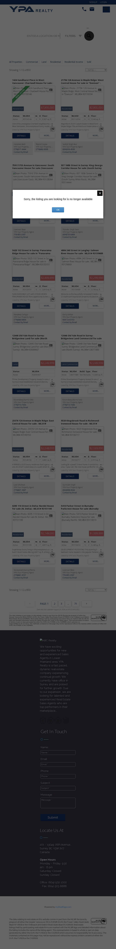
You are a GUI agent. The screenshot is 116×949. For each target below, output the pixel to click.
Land (44, 61)
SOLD (92, 28)
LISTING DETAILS (21, 135)
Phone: (45, 770)
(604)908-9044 (69, 490)
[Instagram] (66, 721)
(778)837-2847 (20, 490)
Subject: (45, 782)
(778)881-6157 (20, 575)
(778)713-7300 (20, 405)
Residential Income (73, 61)
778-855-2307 (20, 234)
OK (58, 210)
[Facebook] (43, 721)
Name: (44, 747)
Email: (44, 759)
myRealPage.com (63, 907)
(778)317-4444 (20, 149)
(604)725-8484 (69, 234)
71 (75, 603)
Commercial (32, 61)
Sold (89, 61)
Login (103, 2)
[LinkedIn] (58, 721)
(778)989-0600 (20, 319)
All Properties (15, 61)
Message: (46, 794)
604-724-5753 (68, 319)
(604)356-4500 (69, 149)
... (68, 603)
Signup (93, 2)
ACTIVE (80, 28)
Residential (55, 61)
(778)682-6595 (42, 149)
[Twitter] (50, 721)
